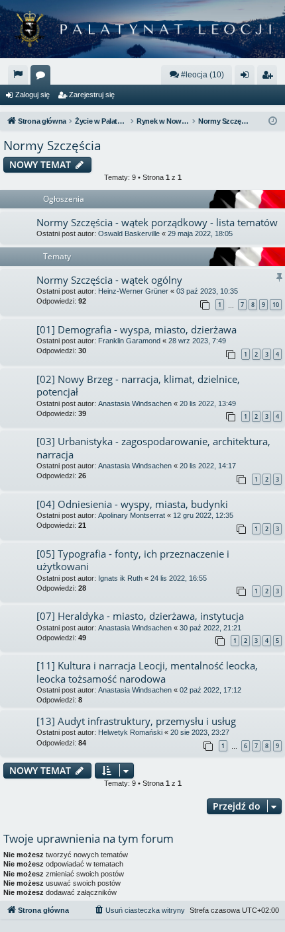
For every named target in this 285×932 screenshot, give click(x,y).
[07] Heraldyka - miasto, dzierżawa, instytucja (140, 615)
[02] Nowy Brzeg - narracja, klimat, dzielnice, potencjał (138, 385)
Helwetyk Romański (130, 732)
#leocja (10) (202, 74)
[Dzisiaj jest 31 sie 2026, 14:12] (272, 121)
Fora (43, 77)
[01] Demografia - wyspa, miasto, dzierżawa (136, 329)
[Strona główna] (142, 29)
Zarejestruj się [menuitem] (269, 77)
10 (275, 304)
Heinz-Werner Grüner (133, 291)
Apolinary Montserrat (131, 515)
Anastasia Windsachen (135, 403)
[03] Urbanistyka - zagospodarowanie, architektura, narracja (153, 447)
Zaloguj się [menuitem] (247, 77)
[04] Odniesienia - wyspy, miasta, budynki (132, 504)
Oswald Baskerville (129, 233)
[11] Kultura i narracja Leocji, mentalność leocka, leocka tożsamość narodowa (147, 672)
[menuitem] (18, 75)
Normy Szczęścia (52, 145)
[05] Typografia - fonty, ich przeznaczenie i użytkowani (132, 560)
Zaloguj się (32, 95)
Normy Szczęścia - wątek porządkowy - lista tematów (157, 222)
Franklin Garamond (129, 341)
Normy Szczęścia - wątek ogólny (109, 279)
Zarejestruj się (92, 95)
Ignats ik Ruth (120, 578)
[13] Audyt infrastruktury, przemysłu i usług (136, 721)
